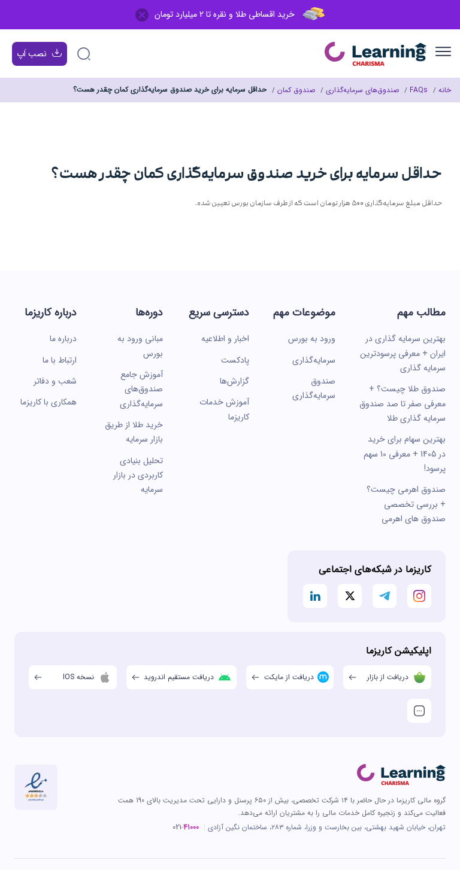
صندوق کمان (296, 90)
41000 (191, 827)
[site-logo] (375, 54)
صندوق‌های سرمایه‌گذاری (362, 90)
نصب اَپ (32, 53)
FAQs (419, 90)
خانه (444, 90)
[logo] (401, 775)
